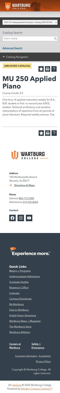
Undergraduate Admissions (24, 276)
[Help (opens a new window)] (54, 69)
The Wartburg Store (20, 326)
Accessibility (44, 356)
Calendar (14, 293)
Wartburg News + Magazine (25, 321)
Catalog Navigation (17, 56)
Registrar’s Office (18, 287)
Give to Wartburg (19, 309)
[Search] (55, 38)
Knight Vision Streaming (22, 315)
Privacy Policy (43, 361)
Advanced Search (12, 48)
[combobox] (30, 22)
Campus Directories (20, 298)
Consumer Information (26, 356)
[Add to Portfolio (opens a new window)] (41, 69)
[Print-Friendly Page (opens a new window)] (47, 69)
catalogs (16, 384)
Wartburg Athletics (19, 332)
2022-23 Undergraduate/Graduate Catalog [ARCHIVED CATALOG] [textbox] (29, 22)
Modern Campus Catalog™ (36, 388)
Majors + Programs (20, 270)
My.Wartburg (16, 304)
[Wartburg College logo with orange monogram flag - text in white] (22, 5)
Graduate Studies (19, 281)
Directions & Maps (24, 185)
